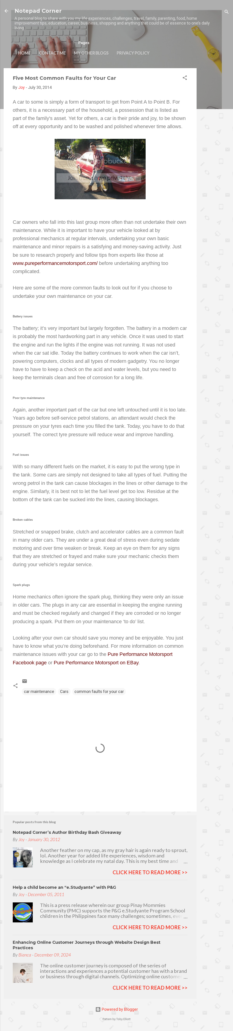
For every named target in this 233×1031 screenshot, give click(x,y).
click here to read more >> (150, 872)
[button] (184, 78)
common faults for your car (99, 691)
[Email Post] (24, 682)
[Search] (226, 12)
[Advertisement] (214, 136)
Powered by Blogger (119, 1009)
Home (24, 52)
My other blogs (91, 52)
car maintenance (39, 691)
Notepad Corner (38, 10)
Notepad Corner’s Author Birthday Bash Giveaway (67, 832)
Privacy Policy (133, 52)
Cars (64, 691)
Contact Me (52, 52)
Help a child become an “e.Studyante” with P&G (64, 887)
